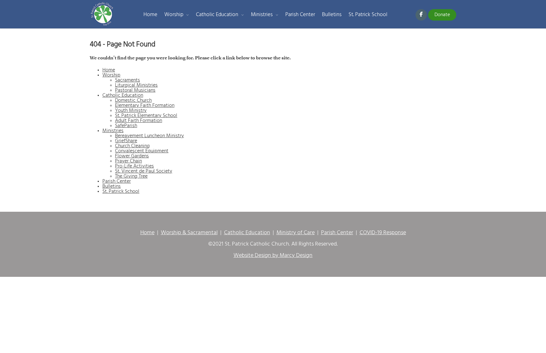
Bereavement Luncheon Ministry (149, 135)
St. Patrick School (368, 14)
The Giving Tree (131, 176)
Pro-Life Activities (134, 166)
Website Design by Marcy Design (273, 256)
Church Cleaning (132, 146)
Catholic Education (217, 14)
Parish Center (300, 14)
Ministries (262, 14)
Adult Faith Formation (138, 120)
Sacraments (127, 80)
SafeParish (126, 125)
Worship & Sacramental (189, 233)
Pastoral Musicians (135, 90)
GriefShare (126, 140)
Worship (173, 14)
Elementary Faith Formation (144, 105)
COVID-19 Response (383, 233)
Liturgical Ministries (136, 85)
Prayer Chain (128, 161)
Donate (442, 14)
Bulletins (332, 14)
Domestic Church (133, 100)
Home (150, 14)
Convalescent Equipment (141, 151)
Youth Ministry (131, 110)
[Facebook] (421, 15)
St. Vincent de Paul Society (143, 171)
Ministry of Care (295, 233)
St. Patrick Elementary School (146, 115)
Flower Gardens (132, 156)
